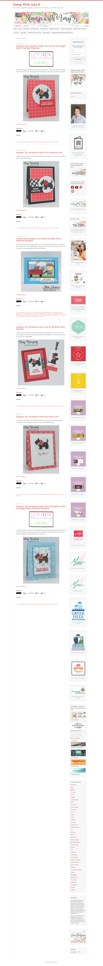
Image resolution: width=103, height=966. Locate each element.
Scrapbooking (74, 855)
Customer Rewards (54, 28)
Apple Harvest (30, 313)
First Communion (74, 807)
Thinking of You (19, 313)
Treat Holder (74, 882)
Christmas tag (55, 406)
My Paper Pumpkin (75, 839)
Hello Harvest (19, 315)
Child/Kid (73, 797)
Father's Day (73, 804)
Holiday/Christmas (24, 141)
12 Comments (55, 141)
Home (15, 28)
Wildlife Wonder (34, 316)
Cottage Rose (50, 313)
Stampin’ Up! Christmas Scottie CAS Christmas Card (39, 153)
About (20, 28)
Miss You (73, 834)
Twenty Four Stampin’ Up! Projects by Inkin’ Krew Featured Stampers (38, 240)
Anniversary (73, 784)
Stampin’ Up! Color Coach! (34, 32)
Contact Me (26, 28)
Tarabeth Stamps (74, 766)
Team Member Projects (57, 312)
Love (72, 829)
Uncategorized (74, 885)
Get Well (36, 312)
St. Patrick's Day (74, 857)
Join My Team (44, 28)
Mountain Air (48, 315)
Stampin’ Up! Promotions (80, 28)
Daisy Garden (56, 313)
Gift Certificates (35, 28)
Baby (72, 787)
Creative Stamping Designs (77, 747)
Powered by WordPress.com (51, 962)
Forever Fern (62, 313)
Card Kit (72, 794)
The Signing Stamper (75, 774)
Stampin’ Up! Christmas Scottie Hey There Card (37, 417)
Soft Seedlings (28, 316)
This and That (74, 880)
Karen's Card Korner (75, 738)
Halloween (40, 312)
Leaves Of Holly (33, 315)
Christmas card (40, 141)
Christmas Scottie (47, 141)
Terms (78, 62)
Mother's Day (74, 837)
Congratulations (74, 799)
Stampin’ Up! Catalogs (66, 28)
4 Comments (42, 316)
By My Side (36, 313)
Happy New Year (74, 824)
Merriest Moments (41, 315)
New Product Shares (75, 842)
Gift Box (72, 817)
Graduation (73, 819)
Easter (72, 802)
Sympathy (73, 867)
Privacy (81, 62)
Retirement (73, 852)
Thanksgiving (74, 875)
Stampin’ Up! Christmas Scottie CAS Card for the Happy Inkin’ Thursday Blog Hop (40, 47)
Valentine (73, 887)
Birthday (22, 312)
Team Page (23, 32)
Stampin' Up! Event (75, 862)
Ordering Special (74, 844)
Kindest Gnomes (26, 315)
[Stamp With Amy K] (51, 19)
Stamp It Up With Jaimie (76, 730)
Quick (72, 849)
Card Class (73, 792)
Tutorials (16, 32)
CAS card (34, 141)
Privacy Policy (46, 32)
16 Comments (55, 604)
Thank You (73, 872)
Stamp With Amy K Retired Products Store (62, 32)
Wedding (73, 890)
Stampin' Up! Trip (75, 865)
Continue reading (21, 124)
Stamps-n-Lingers (75, 719)
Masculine (73, 832)
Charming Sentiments (43, 494)
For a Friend (27, 312)
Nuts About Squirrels (56, 315)
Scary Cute (22, 316)
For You (32, 312)
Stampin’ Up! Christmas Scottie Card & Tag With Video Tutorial (40, 328)
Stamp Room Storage (75, 860)
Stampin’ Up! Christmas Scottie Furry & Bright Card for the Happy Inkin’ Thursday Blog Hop (41, 507)
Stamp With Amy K (26, 4)
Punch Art (73, 847)
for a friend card (59, 494)
